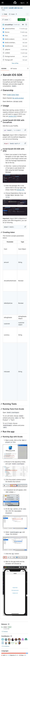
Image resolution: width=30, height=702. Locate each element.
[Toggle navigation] (2, 2)
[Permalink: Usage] (1, 105)
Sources (7, 32)
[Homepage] (15, 2)
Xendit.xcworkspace (10, 42)
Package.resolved (10, 56)
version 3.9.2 (12, 116)
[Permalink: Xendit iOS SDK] (1, 75)
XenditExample (9, 46)
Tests (6, 35)
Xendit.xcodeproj (9, 39)
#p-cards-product (18, 98)
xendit (5, 8)
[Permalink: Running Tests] (1, 404)
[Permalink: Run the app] (1, 431)
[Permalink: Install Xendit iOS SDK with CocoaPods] (1, 121)
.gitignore (7, 49)
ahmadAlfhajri (9, 24)
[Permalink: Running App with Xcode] (1, 437)
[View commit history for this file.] (26, 24)
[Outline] (27, 68)
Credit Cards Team (13, 94)
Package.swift (9, 60)
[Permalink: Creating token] (1, 232)
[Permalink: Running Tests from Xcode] (1, 409)
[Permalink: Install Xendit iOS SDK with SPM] (1, 150)
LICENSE (7, 53)
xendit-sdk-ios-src (15, 8)
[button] (25, 130)
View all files (15, 63)
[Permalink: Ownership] (1, 90)
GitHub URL (20, 190)
